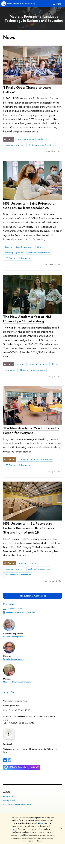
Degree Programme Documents (20, 612)
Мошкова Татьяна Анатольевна (17, 682)
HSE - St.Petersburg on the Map (17, 804)
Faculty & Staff (9, 800)
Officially (40, 246)
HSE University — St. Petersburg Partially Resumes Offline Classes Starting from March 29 (28, 528)
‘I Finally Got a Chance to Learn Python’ (27, 89)
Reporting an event (24, 246)
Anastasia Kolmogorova (13, 636)
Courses (10, 604)
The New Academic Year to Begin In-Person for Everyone (31, 430)
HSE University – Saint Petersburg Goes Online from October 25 (29, 205)
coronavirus (9, 369)
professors (23, 563)
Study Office (9, 692)
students (41, 139)
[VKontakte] (5, 760)
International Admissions (32, 595)
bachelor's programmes (39, 252)
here (41, 823)
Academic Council (14, 608)
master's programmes (14, 144)
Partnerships (8, 796)
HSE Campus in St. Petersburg (21, 3)
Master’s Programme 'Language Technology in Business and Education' (34, 18)
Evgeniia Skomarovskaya (13, 659)
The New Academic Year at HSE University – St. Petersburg (27, 318)
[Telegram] (9, 760)
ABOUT (7, 792)
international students (37, 364)
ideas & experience (26, 139)
